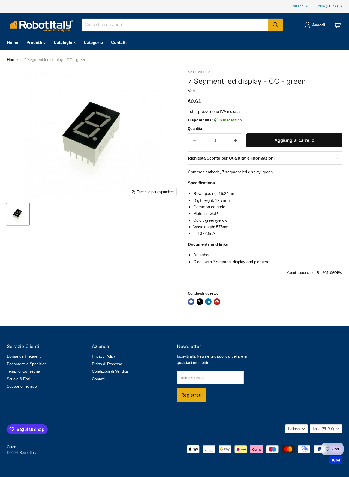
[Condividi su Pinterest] (217, 301)
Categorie (93, 42)
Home (12, 42)
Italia (328, 6)
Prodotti (34, 42)
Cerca (11, 447)
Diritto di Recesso (107, 364)
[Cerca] (275, 25)
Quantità (195, 129)
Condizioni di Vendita (110, 371)
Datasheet (202, 255)
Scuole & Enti (18, 379)
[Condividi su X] (200, 301)
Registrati (191, 395)
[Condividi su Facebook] (191, 301)
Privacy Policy (104, 356)
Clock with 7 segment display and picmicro (231, 261)
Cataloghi (64, 42)
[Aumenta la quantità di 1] (236, 140)
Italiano (298, 6)
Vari (191, 90)
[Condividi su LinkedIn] (208, 301)
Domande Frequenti (24, 356)
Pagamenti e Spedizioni (27, 364)
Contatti (119, 42)
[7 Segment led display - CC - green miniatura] (17, 214)
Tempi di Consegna (23, 371)
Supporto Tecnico (22, 386)
